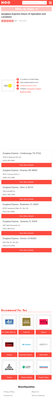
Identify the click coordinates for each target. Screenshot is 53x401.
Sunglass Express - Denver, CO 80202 (19, 238)
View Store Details (26, 165)
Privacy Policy (9, 392)
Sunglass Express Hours (28, 85)
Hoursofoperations (26, 386)
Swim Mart (43, 355)
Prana (9, 377)
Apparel (38, 89)
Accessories (31, 89)
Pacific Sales (44, 377)
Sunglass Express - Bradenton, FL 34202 (20, 204)
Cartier (9, 355)
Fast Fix (26, 332)
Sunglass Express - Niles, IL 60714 (18, 187)
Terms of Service (38, 395)
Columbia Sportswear (26, 355)
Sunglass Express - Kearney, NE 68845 (20, 170)
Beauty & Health (25, 92)
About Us (35, 392)
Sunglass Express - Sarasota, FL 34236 (20, 221)
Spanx (43, 332)
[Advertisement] (26, 49)
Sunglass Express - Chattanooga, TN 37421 (22, 153)
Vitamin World (26, 377)
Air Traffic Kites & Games (9, 332)
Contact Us (8, 395)
